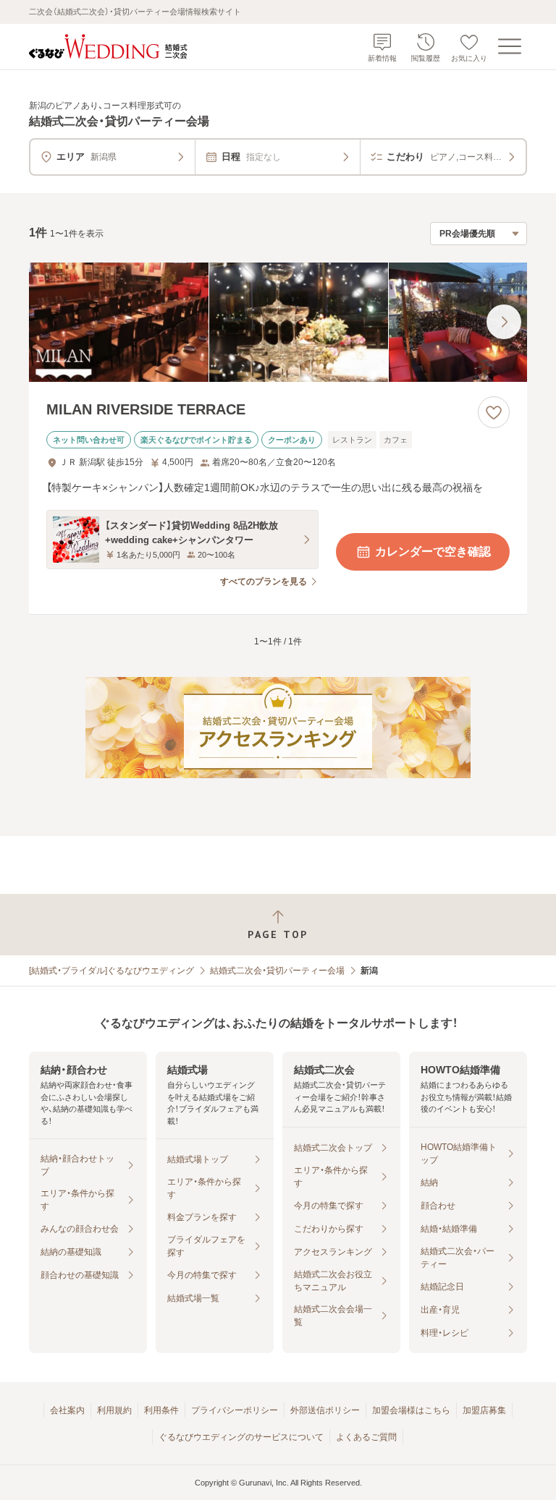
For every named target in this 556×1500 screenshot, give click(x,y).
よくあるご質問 (366, 1437)
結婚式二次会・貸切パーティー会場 (277, 971)
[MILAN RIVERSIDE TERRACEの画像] (278, 322)
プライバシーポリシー (234, 1410)
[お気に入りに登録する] (494, 412)
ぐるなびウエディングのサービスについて (241, 1437)
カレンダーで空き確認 (433, 551)
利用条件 (161, 1410)
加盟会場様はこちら (411, 1410)
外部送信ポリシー (325, 1410)
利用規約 (114, 1410)
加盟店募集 (484, 1410)
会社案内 (67, 1410)
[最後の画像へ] (503, 321)
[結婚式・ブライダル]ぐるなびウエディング (111, 971)
